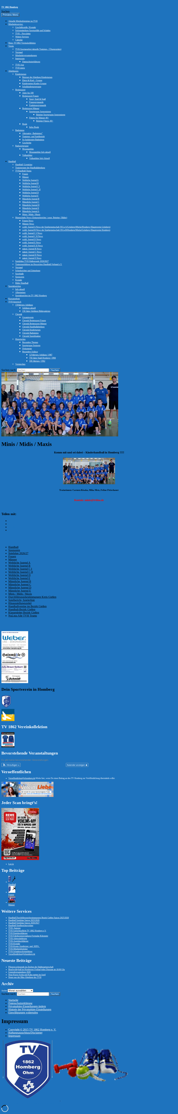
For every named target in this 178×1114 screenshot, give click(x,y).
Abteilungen (13, 71)
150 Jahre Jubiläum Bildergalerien (36, 311)
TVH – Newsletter (23, 33)
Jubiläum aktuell (29, 308)
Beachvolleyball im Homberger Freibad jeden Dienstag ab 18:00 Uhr (36, 969)
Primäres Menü (10, 15)
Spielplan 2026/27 (18, 553)
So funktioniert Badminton (33, 139)
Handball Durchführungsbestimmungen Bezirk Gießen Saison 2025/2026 (38, 917)
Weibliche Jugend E (30, 196)
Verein (11, 46)
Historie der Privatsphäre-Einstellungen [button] (29, 1009)
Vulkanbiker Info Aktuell (39, 158)
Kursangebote (14, 298)
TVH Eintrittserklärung (17, 933)
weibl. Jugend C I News (32, 233)
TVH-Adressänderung (17, 938)
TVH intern (20, 68)
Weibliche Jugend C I (31, 186)
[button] (11, 765)
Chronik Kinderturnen (31, 330)
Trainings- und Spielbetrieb (33, 136)
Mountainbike (28, 149)
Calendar (19, 40)
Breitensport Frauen (30, 96)
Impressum (20, 58)
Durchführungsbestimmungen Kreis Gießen (32, 596)
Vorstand (19, 52)
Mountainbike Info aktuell (40, 152)
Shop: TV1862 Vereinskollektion (22, 43)
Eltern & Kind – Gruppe (32, 80)
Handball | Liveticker (23, 164)
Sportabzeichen (14, 286)
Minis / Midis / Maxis (31, 214)
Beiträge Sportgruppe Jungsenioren (50, 114)
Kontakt (18, 280)
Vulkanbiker (27, 155)
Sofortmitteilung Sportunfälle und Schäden (32, 30)
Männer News (28, 224)
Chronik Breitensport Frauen (34, 320)
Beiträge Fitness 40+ (44, 121)
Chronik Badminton (30, 333)
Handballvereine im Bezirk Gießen (27, 606)
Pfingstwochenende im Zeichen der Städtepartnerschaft (30, 967)
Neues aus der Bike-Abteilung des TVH (24, 977)
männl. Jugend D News (32, 255)
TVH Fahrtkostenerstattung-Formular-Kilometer (28, 936)
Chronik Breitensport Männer (34, 323)
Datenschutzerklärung (31, 61)
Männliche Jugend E (30, 208)
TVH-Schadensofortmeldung (20, 951)
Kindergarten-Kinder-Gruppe (34, 83)
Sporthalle (19, 274)
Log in (11, 864)
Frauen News (27, 221)
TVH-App (19, 65)
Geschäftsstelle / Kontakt (25, 27)
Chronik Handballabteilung (33, 327)
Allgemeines (20, 292)
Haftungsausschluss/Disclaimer (25, 1032)
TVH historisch (14, 302)
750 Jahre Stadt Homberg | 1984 (42, 358)
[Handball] (11, 882)
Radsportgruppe (22, 146)
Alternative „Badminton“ (32, 133)
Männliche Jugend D (30, 205)
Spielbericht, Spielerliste (21, 600)
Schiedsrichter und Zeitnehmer (27, 270)
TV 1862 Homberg (9, 7)
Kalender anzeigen (76, 764)
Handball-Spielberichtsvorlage (20, 925)
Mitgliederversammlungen (26, 55)
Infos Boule (34, 127)
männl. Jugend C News (32, 252)
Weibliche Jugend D (30, 192)
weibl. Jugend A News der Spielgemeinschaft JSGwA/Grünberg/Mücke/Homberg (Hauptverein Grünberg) (66, 227)
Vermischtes (20, 364)
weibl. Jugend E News (31, 242)
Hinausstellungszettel (19, 603)
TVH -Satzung (14, 928)
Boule (24, 124)
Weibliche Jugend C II (31, 189)
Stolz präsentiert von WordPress (43, 1103)
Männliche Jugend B (30, 199)
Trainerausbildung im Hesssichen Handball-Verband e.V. (38, 264)
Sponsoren (19, 277)
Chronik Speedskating (31, 336)
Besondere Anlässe (30, 351)
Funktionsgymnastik (37, 105)
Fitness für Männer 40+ (39, 118)
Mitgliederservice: (15, 24)
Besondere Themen (30, 342)
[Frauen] (11, 892)
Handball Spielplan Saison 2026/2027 (23, 923)
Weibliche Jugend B (30, 183)
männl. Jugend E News (31, 258)
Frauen (25, 174)
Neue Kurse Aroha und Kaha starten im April (27, 974)
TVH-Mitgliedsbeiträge (18, 949)
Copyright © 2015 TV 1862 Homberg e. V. (32, 1029)
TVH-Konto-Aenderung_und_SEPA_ (24, 946)
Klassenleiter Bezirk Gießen (23, 612)
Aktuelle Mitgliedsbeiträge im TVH (23, 21)
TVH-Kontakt (14, 943)
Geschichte (26, 143)
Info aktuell (20, 289)
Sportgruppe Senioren (31, 345)
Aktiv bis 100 (28, 93)
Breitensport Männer (30, 108)
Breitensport (20, 90)
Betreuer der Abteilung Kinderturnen (37, 77)
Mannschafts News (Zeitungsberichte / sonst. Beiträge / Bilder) (41, 217)
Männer (25, 177)
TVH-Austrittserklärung (18, 941)
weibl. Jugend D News (31, 239)
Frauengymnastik (36, 102)
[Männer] (11, 902)
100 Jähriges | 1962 (37, 361)
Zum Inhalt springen (12, 2)
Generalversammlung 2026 (19, 972)
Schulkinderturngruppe (31, 86)
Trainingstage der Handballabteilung (30, 167)
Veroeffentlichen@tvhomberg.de (21, 778)
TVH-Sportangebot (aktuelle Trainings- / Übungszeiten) (38, 49)
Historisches (20, 339)
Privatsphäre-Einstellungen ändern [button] (27, 1006)
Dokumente (27, 348)
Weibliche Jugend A (30, 180)
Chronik (18, 314)
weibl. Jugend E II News (32, 245)
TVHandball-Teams (23, 171)
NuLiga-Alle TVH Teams (22, 615)
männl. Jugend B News (32, 249)
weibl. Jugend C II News (32, 236)
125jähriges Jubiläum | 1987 (40, 355)
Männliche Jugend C (30, 202)
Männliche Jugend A (30, 211)
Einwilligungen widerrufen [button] (23, 1012)
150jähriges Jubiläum (24, 305)
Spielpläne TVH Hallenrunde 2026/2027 (32, 261)
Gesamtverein (28, 317)
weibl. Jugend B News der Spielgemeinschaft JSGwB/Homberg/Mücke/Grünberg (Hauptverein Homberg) (66, 230)
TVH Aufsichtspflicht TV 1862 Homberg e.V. (27, 930)
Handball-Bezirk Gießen (21, 609)
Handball (12, 161)
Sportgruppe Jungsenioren (40, 111)
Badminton (19, 130)
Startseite (13, 1000)
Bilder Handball (21, 283)
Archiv (4, 990)
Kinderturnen (20, 74)
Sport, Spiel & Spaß (37, 99)
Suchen (5, 11)
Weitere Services (22, 37)
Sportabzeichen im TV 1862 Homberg (31, 295)
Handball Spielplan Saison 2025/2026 (23, 920)
